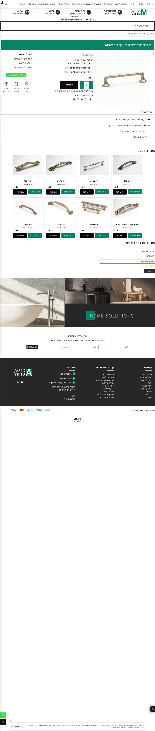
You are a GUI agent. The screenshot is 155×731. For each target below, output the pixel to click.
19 (83, 230)
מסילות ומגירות (63, 4)
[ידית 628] (27, 173)
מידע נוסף (32, 4)
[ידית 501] (127, 173)
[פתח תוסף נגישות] (152, 709)
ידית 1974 (61, 224)
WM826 (85, 55)
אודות (141, 4)
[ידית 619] (94, 173)
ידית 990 (94, 224)
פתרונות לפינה (107, 377)
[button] (120, 192)
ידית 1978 (27, 224)
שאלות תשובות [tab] (146, 112)
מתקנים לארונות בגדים (93, 4)
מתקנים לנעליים (107, 397)
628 (25, 184)
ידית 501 (127, 181)
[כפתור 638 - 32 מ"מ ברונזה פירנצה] (127, 217)
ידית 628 (27, 181)
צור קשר (22, 4)
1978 (25, 228)
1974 (58, 228)
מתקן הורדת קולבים (105, 394)
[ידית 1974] (60, 216)
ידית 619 (94, 181)
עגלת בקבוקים (108, 374)
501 (124, 184)
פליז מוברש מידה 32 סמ (77, 72)
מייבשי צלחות (108, 382)
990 (91, 228)
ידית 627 (61, 181)
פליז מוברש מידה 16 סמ (77, 67)
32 (116, 186)
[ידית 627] (60, 173)
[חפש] (5, 4)
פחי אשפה (108, 4)
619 (91, 184)
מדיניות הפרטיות (113, 727)
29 (116, 230)
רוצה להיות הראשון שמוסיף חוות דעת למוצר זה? (73, 91)
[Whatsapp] (3, 716)
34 (83, 186)
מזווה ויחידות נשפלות (105, 380)
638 (124, 228)
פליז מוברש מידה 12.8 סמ (79, 63)
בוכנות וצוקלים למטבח (46, 4)
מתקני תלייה (108, 391)
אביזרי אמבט (77, 4)
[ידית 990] (94, 213)
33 (17, 186)
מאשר (17, 726)
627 (58, 184)
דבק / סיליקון (108, 388)
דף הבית (150, 4)
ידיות (132, 4)
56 (91, 77)
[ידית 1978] (27, 217)
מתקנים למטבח (121, 4)
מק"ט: (90, 55)
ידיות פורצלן (146, 385)
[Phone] (3, 722)
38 (50, 186)
